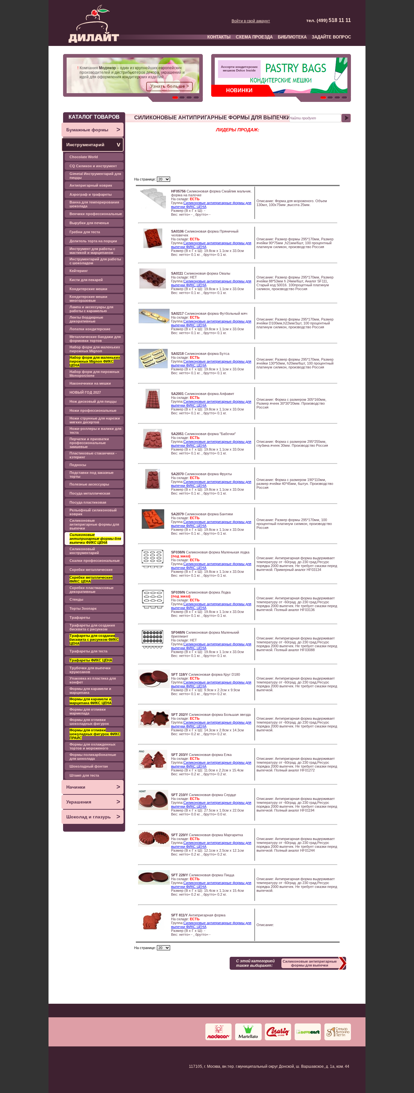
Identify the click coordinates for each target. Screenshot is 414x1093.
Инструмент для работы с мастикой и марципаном (92, 251)
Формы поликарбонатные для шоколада (93, 756)
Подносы (78, 465)
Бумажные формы (93, 129)
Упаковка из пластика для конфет (93, 680)
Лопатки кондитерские (90, 329)
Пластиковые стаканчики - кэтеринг (93, 455)
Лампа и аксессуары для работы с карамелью (91, 309)
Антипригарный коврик (91, 185)
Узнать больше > (169, 86)
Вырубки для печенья (89, 223)
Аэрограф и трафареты (91, 194)
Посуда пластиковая (88, 502)
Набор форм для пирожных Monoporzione (94, 373)
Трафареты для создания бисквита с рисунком (92, 627)
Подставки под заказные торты (92, 474)
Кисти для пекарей (86, 280)
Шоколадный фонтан (89, 766)
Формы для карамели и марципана (90, 690)
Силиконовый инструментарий (84, 551)
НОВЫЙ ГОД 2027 (85, 392)
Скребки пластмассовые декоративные (92, 590)
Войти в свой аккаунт (251, 21)
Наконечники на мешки (90, 383)
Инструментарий (93, 144)
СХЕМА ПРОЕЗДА (254, 37)
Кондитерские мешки (88, 289)
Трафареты (80, 617)
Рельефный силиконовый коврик (93, 512)
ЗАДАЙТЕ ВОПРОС (331, 37)
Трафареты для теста (88, 651)
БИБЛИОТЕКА (292, 37)
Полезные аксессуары (89, 484)
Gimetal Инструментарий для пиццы (95, 176)
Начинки (93, 786)
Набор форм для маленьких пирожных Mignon (95, 349)
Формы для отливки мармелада (88, 711)
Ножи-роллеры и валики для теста (95, 430)
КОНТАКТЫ (219, 37)
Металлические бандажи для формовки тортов (95, 339)
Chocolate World (84, 157)
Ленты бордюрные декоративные (86, 319)
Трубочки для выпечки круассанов (90, 670)
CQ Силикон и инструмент (93, 166)
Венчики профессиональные (96, 214)
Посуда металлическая (90, 493)
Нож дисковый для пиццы (93, 401)
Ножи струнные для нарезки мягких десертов (95, 420)
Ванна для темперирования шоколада (94, 204)
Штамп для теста (84, 775)
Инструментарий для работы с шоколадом (95, 261)
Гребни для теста (85, 232)
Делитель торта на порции (93, 241)
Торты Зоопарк (83, 608)
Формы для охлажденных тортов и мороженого (92, 746)
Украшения (93, 801)
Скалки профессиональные (95, 561)
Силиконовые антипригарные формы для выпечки (94, 524)
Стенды (76, 599)
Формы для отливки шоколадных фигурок (89, 722)
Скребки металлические (91, 570)
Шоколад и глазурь (93, 816)
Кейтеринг (79, 271)
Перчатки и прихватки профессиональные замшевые (89, 443)
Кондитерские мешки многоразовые (88, 298)
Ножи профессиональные (93, 410)
